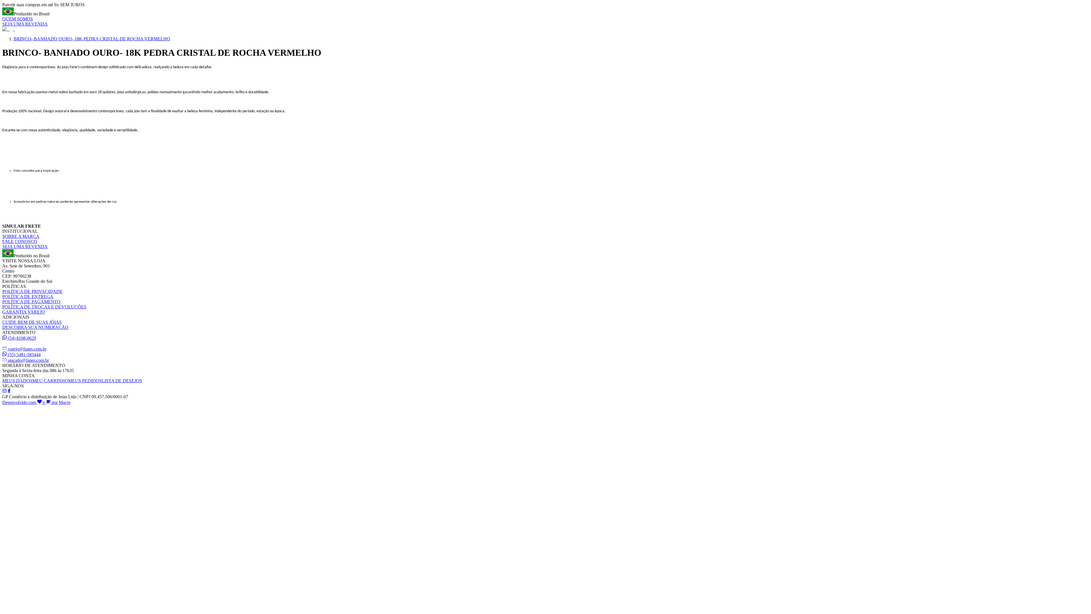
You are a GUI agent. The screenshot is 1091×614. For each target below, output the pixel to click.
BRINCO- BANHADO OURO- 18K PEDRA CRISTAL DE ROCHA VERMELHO (92, 38)
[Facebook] (9, 391)
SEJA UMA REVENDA (25, 24)
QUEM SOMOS (17, 18)
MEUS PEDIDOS (85, 380)
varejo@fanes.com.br (27, 349)
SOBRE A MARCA (20, 236)
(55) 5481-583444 (24, 354)
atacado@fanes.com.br (28, 360)
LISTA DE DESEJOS (122, 380)
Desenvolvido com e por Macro (36, 402)
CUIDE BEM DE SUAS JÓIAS (32, 322)
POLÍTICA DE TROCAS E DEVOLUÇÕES (44, 306)
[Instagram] (4, 391)
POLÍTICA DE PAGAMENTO (31, 301)
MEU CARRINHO (50, 380)
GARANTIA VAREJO (23, 312)
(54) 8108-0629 (22, 338)
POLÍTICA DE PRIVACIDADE (32, 291)
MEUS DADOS (17, 380)
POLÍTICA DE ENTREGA (27, 296)
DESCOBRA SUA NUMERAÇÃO (35, 327)
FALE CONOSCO (19, 241)
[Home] (8, 29)
